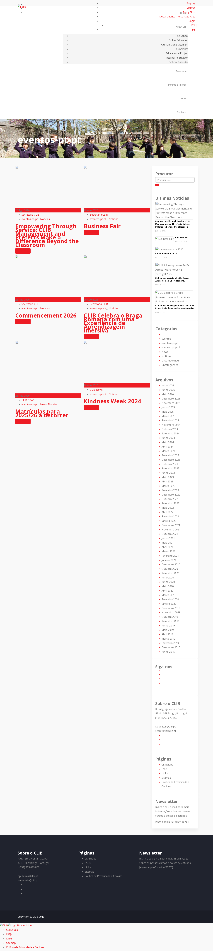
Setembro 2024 (170, 433)
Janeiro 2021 (169, 560)
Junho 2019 (168, 625)
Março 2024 (168, 451)
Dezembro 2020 (171, 564)
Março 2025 (168, 416)
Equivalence (181, 49)
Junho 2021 (168, 538)
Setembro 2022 (170, 503)
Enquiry (190, 3)
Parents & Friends (177, 84)
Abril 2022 (167, 512)
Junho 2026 (168, 390)
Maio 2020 (168, 586)
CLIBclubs (167, 764)
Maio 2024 (168, 442)
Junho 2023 (168, 472)
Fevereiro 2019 (170, 643)
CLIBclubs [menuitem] (12, 930)
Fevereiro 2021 (170, 555)
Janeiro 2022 (169, 520)
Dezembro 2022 (171, 494)
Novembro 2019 (171, 612)
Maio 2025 (168, 411)
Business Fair (102, 226)
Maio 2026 (168, 394)
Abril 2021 (167, 547)
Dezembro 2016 (171, 647)
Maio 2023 (168, 477)
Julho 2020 (168, 577)
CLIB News (28, 400)
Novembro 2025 (171, 403)
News (183, 98)
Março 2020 (168, 595)
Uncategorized (170, 360)
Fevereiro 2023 (170, 490)
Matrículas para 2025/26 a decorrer (41, 413)
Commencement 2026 (46, 315)
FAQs (164, 769)
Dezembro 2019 (171, 608)
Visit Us (191, 8)
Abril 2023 (167, 481)
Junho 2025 (168, 407)
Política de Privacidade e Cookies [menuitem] (25, 947)
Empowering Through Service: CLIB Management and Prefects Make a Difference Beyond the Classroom (47, 235)
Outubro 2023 (170, 464)
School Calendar (178, 62)
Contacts (181, 112)
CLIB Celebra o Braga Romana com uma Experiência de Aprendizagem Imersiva (113, 323)
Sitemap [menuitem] (11, 943)
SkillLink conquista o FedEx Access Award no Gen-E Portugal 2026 (172, 279)
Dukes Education (178, 40)
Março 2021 (168, 551)
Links (165, 773)
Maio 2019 (168, 630)
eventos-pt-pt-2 (171, 347)
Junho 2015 (168, 651)
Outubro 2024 (170, 429)
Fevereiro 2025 (170, 420)
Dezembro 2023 (171, 459)
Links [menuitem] (9, 938)
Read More (23, 250)
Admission (181, 71)
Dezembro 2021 (171, 525)
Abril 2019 (167, 634)
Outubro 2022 (170, 499)
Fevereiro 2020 (170, 599)
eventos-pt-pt (30, 219)
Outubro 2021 (170, 534)
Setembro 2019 (170, 621)
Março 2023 (168, 486)
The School (181, 36)
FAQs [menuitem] (9, 934)
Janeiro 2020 (169, 603)
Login (192, 21)
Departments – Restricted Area (177, 16)
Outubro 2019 (170, 617)
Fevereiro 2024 (170, 455)
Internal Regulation (177, 57)
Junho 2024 (168, 438)
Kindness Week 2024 (112, 401)
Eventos (166, 338)
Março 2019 (168, 638)
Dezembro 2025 (171, 398)
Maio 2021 (168, 542)
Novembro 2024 (171, 424)
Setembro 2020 (170, 573)
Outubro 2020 (170, 569)
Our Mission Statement (174, 44)
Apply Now (189, 12)
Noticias (45, 219)
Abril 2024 (167, 446)
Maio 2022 (168, 507)
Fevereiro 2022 (170, 516)
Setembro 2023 (170, 468)
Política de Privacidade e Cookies (103, 876)
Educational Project (177, 53)
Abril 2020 (167, 590)
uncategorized (170, 365)
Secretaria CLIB (30, 214)
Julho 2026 (168, 385)
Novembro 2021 (171, 529)
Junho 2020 (168, 582)
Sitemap (166, 777)
